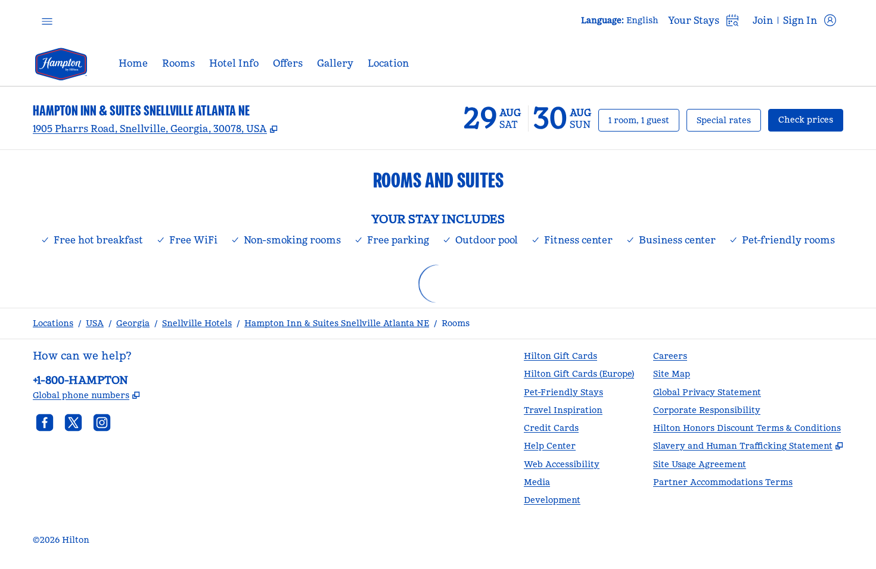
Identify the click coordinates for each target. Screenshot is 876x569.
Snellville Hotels (197, 323)
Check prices (810, 119)
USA (95, 323)
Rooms (456, 323)
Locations (53, 323)
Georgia (133, 323)
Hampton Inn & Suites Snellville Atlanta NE (336, 323)
